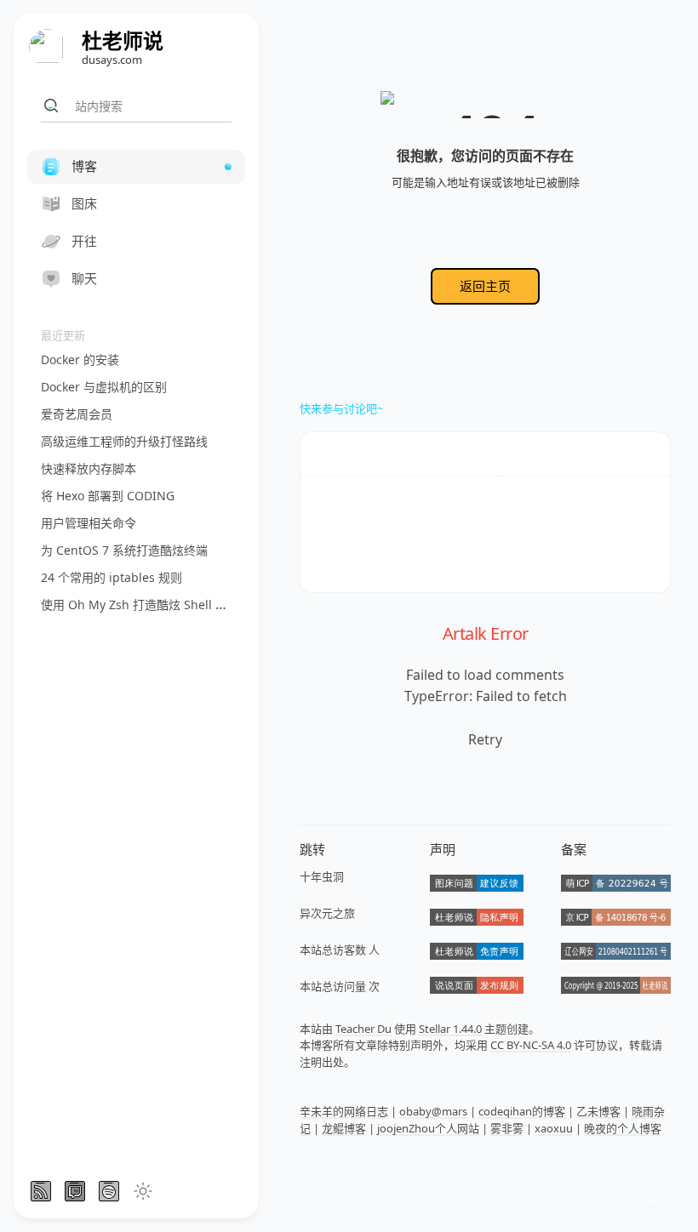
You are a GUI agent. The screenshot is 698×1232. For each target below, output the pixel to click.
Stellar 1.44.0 (450, 1028)
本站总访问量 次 (340, 986)
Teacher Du (363, 1028)
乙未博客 (598, 1111)
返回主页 (485, 285)
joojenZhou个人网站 (428, 1128)
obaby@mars (433, 1111)
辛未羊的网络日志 (344, 1111)
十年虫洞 (322, 876)
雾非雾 (507, 1128)
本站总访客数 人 (340, 949)
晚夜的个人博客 (622, 1128)
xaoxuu (554, 1128)
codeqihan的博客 (521, 1111)
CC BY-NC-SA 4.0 (530, 1044)
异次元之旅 (327, 913)
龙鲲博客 (344, 1128)
